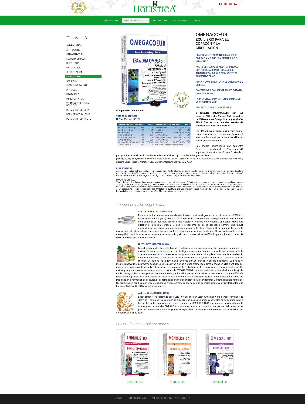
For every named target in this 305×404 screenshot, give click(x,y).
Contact (197, 20)
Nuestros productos (136, 20)
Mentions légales (137, 398)
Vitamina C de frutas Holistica (78, 104)
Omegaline (220, 382)
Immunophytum (75, 99)
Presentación (111, 20)
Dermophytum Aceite (78, 119)
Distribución (160, 20)
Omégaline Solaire (77, 85)
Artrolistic (73, 50)
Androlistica (135, 382)
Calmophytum (74, 54)
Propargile (72, 94)
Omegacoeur (73, 76)
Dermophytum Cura (77, 110)
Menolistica (177, 382)
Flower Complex (75, 58)
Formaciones (180, 20)
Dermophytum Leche (78, 114)
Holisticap (72, 63)
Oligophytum (74, 72)
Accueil (118, 398)
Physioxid (72, 90)
